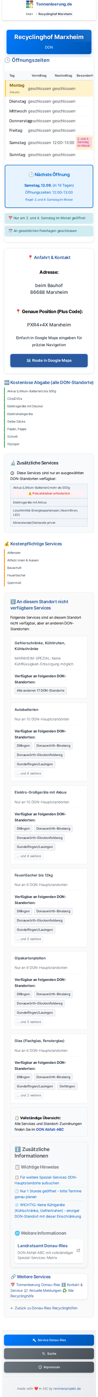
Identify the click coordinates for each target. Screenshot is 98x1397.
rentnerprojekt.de (67, 1388)
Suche (51, 1353)
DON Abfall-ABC (50, 1129)
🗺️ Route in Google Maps (49, 360)
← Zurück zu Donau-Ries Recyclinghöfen (43, 1308)
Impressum (52, 1367)
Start (29, 14)
